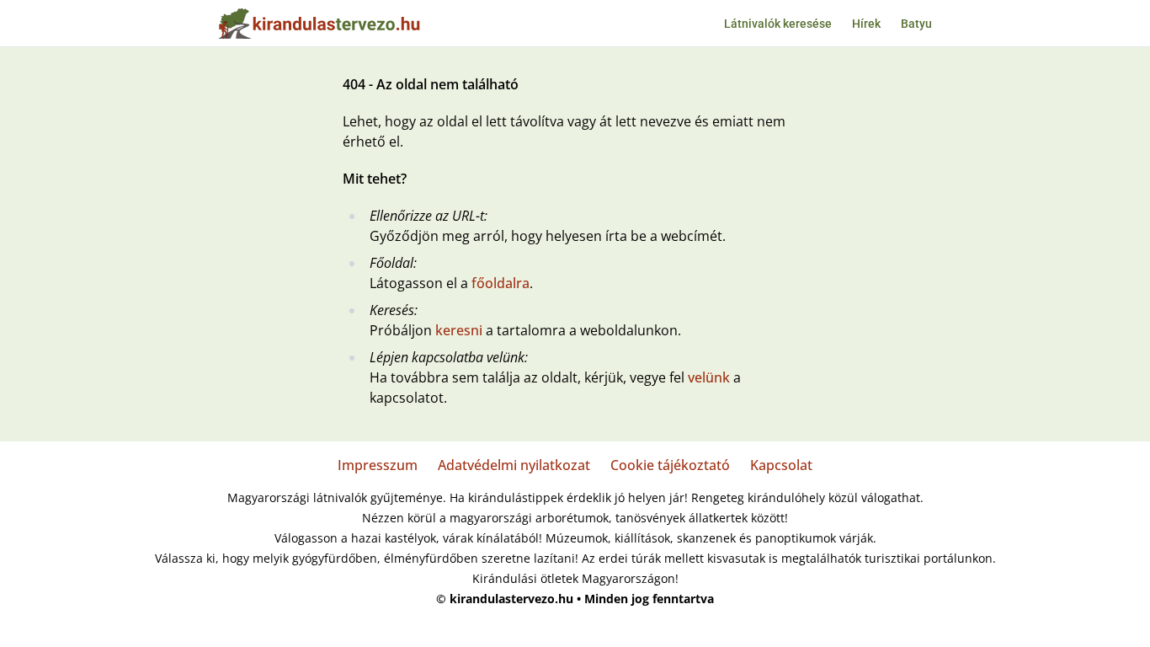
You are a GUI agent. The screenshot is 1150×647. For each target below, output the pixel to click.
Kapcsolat (781, 465)
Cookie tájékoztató (670, 465)
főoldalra (500, 283)
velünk (709, 377)
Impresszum (378, 465)
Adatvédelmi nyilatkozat (514, 465)
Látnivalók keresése (778, 23)
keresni (458, 330)
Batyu (916, 23)
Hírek (866, 23)
